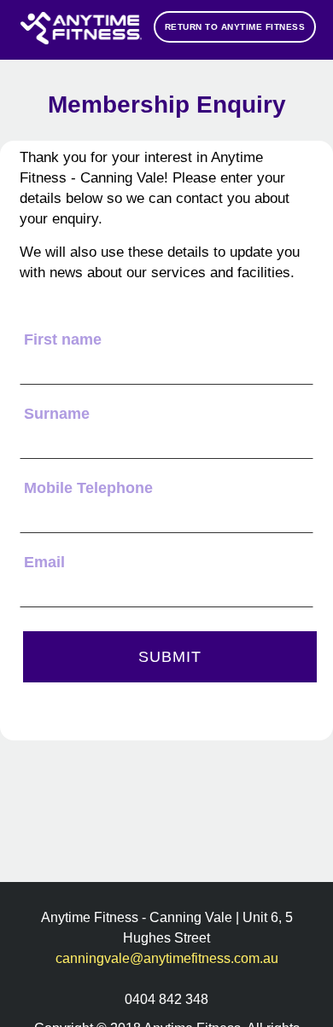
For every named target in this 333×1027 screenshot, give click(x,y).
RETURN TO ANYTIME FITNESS (235, 27)
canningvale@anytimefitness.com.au (167, 958)
